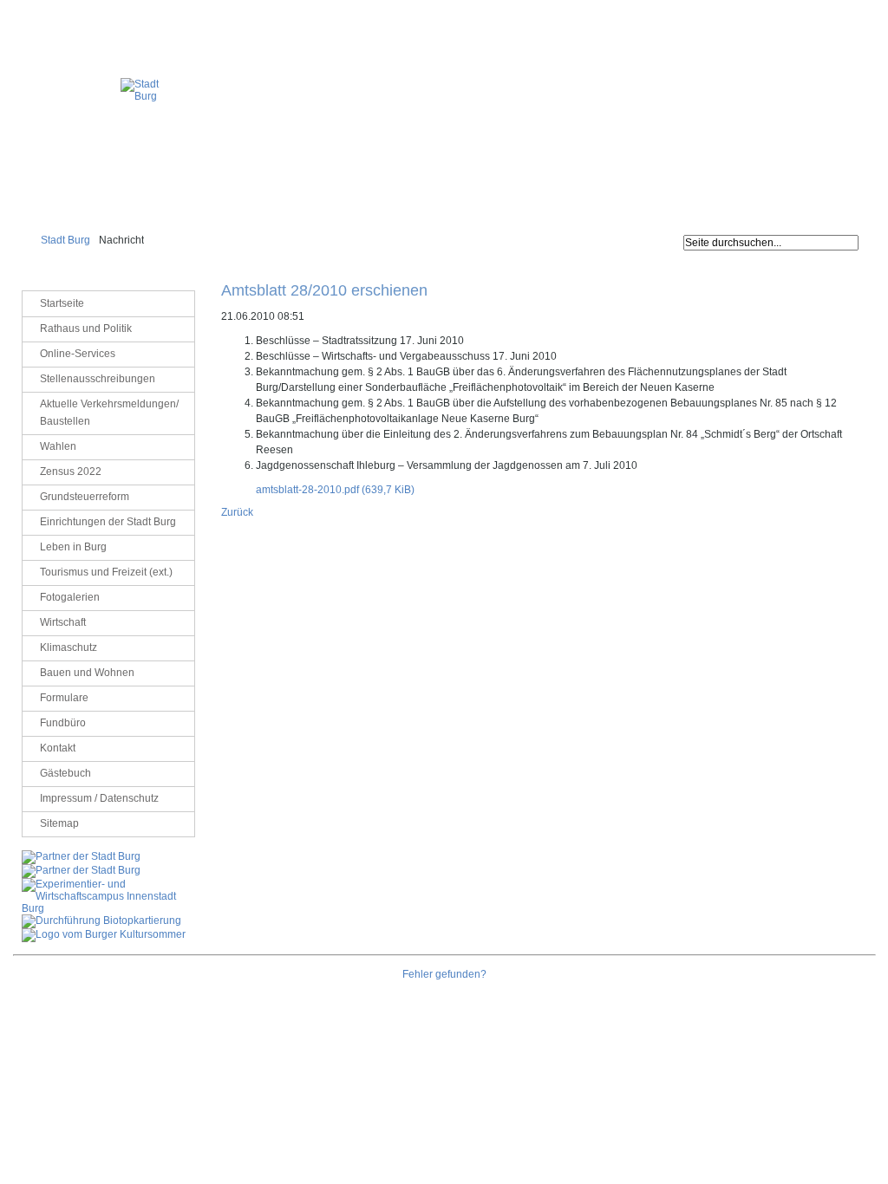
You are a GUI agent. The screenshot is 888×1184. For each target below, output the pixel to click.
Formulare (64, 698)
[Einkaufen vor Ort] (81, 856)
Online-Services (77, 354)
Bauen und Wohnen (87, 673)
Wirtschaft (63, 622)
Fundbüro (63, 723)
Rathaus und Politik (86, 328)
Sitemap (59, 823)
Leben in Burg (73, 547)
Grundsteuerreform (84, 497)
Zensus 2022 (70, 471)
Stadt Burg (65, 240)
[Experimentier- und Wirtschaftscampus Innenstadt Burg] (108, 908)
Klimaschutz (68, 647)
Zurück (237, 512)
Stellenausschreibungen (97, 379)
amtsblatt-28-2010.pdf (335, 490)
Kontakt (57, 748)
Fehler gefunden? (444, 974)
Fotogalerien (70, 597)
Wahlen (58, 446)
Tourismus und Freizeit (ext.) (106, 572)
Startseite (62, 303)
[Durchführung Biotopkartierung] (101, 920)
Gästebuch (65, 773)
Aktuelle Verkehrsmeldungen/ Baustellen (109, 412)
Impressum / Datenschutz (823, 13)
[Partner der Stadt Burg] (81, 870)
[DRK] (104, 934)
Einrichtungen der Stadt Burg (108, 522)
